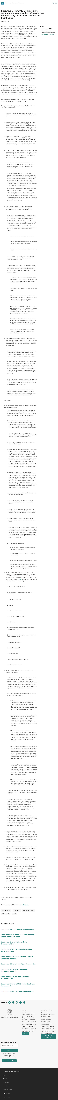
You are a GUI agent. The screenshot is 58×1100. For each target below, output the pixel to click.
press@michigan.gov (48, 34)
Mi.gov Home (6, 1075)
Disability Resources (8, 1086)
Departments (6, 1097)
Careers (25, 1033)
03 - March (5, 914)
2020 (14, 914)
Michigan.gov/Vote (9, 1060)
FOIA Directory (6, 1093)
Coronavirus (6, 910)
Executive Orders (28, 910)
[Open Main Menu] (56, 3)
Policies (5, 1078)
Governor (17, 910)
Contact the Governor (48, 1036)
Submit (9, 1050)
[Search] (53, 3)
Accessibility (6, 1082)
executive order (23, 905)
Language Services (7, 1089)
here (19, 579)
